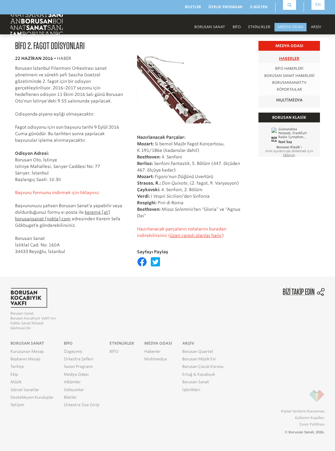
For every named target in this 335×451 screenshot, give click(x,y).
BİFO (237, 27)
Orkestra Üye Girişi (81, 405)
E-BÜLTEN (259, 7)
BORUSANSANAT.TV (289, 83)
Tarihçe (17, 366)
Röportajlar (289, 89)
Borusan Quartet (197, 351)
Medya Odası (76, 374)
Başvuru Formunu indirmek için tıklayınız (57, 192)
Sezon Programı (78, 366)
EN (318, 4)
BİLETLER (193, 7)
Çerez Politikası (312, 424)
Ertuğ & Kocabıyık (198, 374)
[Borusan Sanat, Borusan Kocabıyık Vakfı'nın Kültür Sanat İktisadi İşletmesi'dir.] (28, 297)
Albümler (72, 382)
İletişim (17, 405)
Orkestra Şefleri (78, 359)
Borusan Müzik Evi (199, 359)
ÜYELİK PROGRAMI (225, 7)
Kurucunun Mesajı (27, 351)
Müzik (16, 382)
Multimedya (289, 100)
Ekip (14, 374)
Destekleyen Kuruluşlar (32, 397)
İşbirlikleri (191, 390)
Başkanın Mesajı (25, 359)
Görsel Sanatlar (24, 390)
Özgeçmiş (73, 351)
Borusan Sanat (195, 382)
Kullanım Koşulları (310, 418)
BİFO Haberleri (289, 68)
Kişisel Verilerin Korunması (303, 411)
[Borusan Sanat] (36, 24)
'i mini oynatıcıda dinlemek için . (289, 151)
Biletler (70, 397)
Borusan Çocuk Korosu (202, 366)
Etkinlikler (259, 27)
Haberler (289, 58)
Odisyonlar (74, 390)
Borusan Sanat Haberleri (289, 76)
